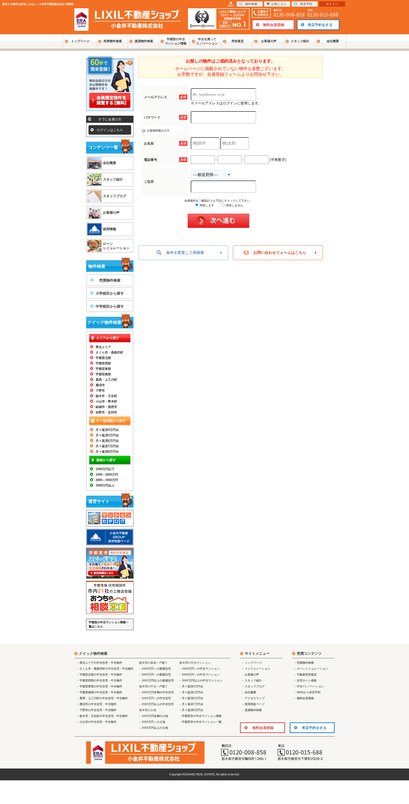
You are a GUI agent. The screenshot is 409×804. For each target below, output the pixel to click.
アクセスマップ (255, 698)
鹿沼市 (100, 385)
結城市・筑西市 (106, 407)
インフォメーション (257, 668)
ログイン (332, 4)
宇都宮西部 (103, 363)
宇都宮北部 (103, 358)
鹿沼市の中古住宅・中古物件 (98, 704)
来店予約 (306, 4)
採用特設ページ (255, 704)
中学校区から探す (110, 306)
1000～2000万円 (107, 474)
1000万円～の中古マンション (201, 668)
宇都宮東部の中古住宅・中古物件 (101, 686)
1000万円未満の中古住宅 (158, 692)
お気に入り (279, 4)
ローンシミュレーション (116, 246)
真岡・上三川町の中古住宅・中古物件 (104, 698)
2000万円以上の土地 (155, 727)
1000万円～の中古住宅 (156, 698)
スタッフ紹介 (300, 41)
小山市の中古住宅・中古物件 (98, 722)
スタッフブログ (114, 196)
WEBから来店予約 (308, 692)
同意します (206, 205)
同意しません (234, 205)
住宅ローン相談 (307, 680)
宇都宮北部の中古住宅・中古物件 (101, 674)
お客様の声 (268, 41)
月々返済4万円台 (107, 430)
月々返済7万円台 (107, 446)
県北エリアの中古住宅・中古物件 (101, 662)
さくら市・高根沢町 (109, 352)
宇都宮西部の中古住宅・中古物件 (101, 680)
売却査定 (237, 41)
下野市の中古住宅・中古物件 (98, 710)
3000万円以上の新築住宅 (158, 680)
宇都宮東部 (103, 369)
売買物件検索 (112, 41)
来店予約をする (320, 25)
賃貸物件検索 (144, 41)
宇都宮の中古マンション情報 (176, 41)
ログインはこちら (110, 130)
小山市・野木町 (106, 401)
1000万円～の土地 (153, 722)
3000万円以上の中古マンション (202, 680)
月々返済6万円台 (107, 440)
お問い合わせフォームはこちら (279, 253)
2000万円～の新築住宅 (156, 674)
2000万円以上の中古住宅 (158, 704)
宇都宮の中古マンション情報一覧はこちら (109, 624)
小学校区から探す (110, 293)
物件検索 (251, 4)
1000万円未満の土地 (155, 716)
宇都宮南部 (103, 374)
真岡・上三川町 (106, 379)
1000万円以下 (105, 469)
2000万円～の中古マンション (201, 674)
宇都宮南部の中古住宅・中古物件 (101, 692)
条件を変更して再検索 (185, 253)
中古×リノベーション (310, 686)
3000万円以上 (105, 485)
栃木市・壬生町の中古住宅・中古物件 (104, 716)
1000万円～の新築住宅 (156, 668)
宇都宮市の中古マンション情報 (202, 716)
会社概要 (333, 41)
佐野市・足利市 (106, 412)
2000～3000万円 (107, 480)
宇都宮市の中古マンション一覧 (202, 722)
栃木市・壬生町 (106, 396)
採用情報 (109, 229)
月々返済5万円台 (107, 435)
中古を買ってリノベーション (207, 41)
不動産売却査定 (307, 674)
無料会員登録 (273, 25)
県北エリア (103, 347)
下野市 (100, 390)
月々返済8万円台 (107, 451)
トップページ (80, 41)
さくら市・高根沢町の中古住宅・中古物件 (106, 668)
